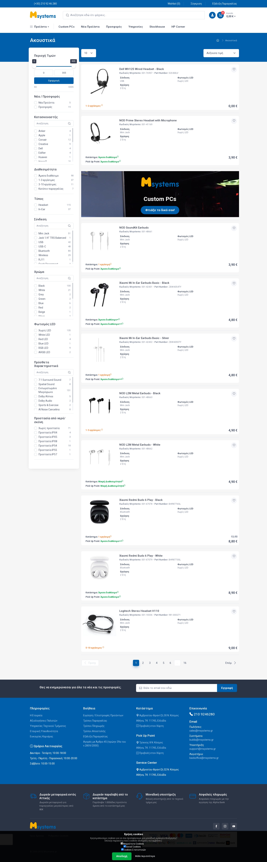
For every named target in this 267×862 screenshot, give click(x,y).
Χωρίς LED (45, 330)
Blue (41, 303)
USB (41, 242)
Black (42, 285)
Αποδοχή (121, 856)
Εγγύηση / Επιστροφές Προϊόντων (103, 715)
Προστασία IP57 (48, 454)
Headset (43, 204)
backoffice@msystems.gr (204, 757)
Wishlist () (174, 3)
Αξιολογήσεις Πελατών (43, 720)
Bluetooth (44, 250)
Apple (42, 135)
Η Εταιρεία (36, 715)
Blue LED (43, 343)
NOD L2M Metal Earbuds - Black (139, 393)
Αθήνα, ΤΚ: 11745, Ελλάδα (151, 720)
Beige (42, 311)
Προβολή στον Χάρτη (151, 725)
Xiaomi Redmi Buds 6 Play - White (141, 555)
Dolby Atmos (46, 396)
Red (41, 307)
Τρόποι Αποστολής (94, 731)
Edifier (42, 153)
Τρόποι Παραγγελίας (95, 720)
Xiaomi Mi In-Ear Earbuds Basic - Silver (144, 338)
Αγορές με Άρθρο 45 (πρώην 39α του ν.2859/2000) (104, 743)
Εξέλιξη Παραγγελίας (224, 3)
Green (42, 298)
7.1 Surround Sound (50, 380)
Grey (41, 294)
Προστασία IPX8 (48, 441)
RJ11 (41, 259)
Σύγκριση (196, 3)
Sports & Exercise (48, 405)
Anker (42, 131)
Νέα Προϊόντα (46, 102)
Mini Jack (44, 233)
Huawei (43, 157)
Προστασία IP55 (48, 450)
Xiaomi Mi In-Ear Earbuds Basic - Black (144, 282)
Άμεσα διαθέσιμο (49, 175)
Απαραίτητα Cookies (133, 844)
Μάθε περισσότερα (145, 856)
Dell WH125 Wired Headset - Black (141, 69)
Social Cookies (133, 846)
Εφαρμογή (53, 80)
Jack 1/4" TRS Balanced (52, 237)
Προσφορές (45, 107)
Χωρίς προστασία (49, 428)
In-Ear (42, 209)
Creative (43, 144)
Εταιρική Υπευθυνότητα (44, 731)
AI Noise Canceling (49, 409)
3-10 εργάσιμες (47, 184)
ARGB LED (44, 352)
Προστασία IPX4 (48, 432)
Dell (41, 148)
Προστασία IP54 (48, 445)
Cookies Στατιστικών (135, 850)
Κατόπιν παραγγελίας (51, 188)
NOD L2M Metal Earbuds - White (139, 444)
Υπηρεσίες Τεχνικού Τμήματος (48, 725)
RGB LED (43, 347)
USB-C (42, 246)
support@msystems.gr (202, 748)
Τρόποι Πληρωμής (94, 725)
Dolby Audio (45, 400)
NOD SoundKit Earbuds (134, 227)
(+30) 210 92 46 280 (45, 3)
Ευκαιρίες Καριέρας (41, 736)
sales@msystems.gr (201, 730)
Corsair (43, 139)
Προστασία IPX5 (48, 436)
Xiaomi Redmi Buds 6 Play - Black (141, 500)
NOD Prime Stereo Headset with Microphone (148, 120)
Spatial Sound (46, 384)
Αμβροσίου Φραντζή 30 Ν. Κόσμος (159, 715)
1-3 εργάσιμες (47, 180)
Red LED (43, 339)
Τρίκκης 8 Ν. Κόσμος (151, 742)
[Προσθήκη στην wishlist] (234, 69)
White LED (44, 334)
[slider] (34, 66)
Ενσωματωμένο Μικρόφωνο (48, 390)
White (42, 290)
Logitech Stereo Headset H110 (139, 611)
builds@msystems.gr (201, 739)
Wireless (43, 255)
